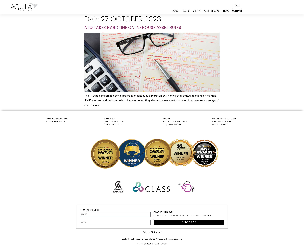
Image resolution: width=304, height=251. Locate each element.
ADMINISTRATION (212, 10)
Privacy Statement (152, 232)
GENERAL (206, 215)
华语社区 (196, 10)
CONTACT (237, 10)
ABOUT (176, 10)
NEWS (226, 10)
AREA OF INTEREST (164, 212)
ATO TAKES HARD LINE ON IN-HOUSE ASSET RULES (132, 27)
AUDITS (186, 10)
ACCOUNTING (172, 215)
